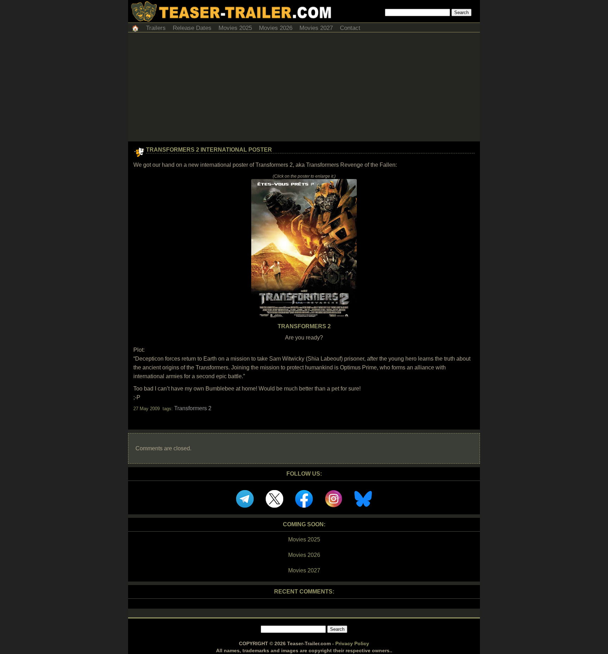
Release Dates (192, 28)
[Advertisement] (304, 88)
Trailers (156, 28)
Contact (350, 28)
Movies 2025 (235, 28)
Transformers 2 (192, 408)
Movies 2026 (275, 28)
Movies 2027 (316, 28)
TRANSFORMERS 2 (304, 326)
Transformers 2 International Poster (209, 150)
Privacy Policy (352, 643)
